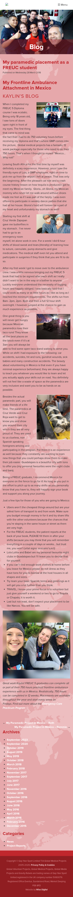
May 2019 (13, 756)
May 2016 (13, 809)
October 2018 (15, 760)
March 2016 (14, 817)
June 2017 (13, 785)
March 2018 (14, 764)
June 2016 (13, 805)
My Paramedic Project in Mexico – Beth (30, 723)
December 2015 (16, 826)
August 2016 (14, 801)
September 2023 (17, 740)
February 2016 (16, 822)
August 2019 (14, 752)
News (10, 841)
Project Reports (16, 845)
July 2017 (13, 781)
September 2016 (17, 797)
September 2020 (17, 744)
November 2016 (17, 789)
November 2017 (16, 772)
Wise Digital (42, 889)
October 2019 (15, 748)
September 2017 (17, 776)
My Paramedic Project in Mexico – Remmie (40, 727)
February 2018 (16, 768)
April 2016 (13, 813)
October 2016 (15, 793)
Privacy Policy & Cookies (43, 865)
